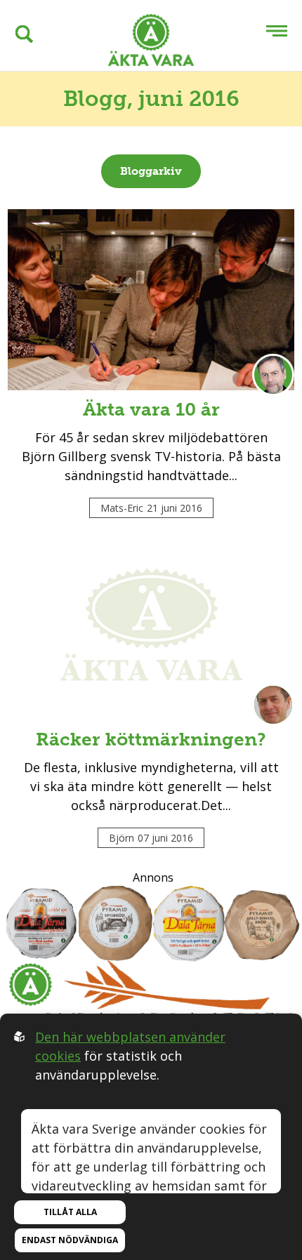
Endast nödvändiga (70, 1240)
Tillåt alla (70, 1212)
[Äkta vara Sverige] (151, 42)
